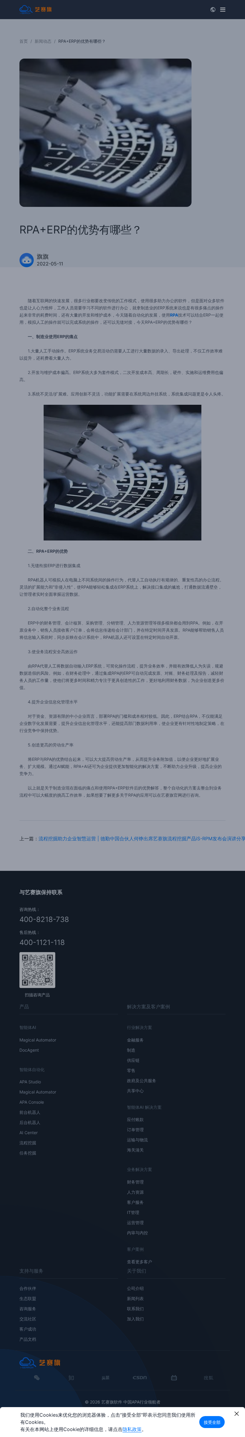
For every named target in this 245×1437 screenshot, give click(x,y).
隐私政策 (132, 1429)
